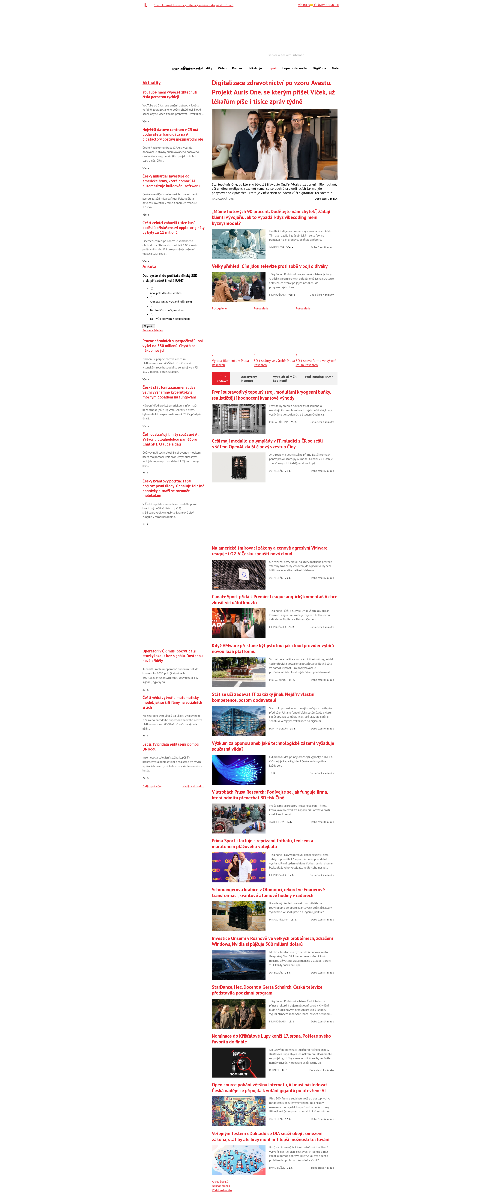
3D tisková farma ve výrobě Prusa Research (316, 362)
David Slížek (277, 1167)
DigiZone (319, 68)
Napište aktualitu (193, 786)
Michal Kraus (277, 680)
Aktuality (205, 68)
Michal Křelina (278, 422)
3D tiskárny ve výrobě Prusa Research (274, 362)
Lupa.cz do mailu (294, 68)
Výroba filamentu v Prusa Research (230, 362)
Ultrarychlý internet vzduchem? (249, 380)
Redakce (274, 1070)
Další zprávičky (151, 786)
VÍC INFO (304, 5)
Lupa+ (272, 68)
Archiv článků (220, 1181)
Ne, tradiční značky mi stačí (167, 310)
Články (188, 68)
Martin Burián (278, 728)
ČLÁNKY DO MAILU (326, 5)
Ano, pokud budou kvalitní (166, 293)
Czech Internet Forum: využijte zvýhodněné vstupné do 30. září (193, 5)
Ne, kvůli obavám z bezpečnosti (170, 319)
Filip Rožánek (277, 294)
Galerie (337, 68)
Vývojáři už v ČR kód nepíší (285, 378)
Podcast (238, 68)
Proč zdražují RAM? (319, 376)
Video (222, 68)
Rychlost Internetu (176, 69)
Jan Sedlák (276, 471)
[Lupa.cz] (146, 5)
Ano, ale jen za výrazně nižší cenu (171, 301)
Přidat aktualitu (222, 1190)
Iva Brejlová (219, 198)
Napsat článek (221, 1186)
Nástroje (255, 68)
